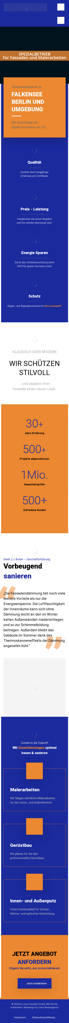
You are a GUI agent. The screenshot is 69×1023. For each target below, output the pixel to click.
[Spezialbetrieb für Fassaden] (25, 7)
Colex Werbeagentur (48, 1007)
